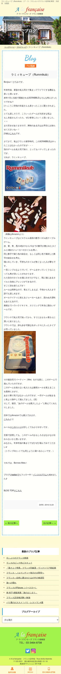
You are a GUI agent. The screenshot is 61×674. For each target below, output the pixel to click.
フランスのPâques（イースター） (21, 587)
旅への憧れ (11, 582)
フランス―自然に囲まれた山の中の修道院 (25, 577)
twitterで (15, 474)
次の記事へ (49, 523)
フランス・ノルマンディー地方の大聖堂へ (25, 572)
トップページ (9, 47)
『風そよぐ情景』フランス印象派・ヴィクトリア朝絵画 (31, 567)
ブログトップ (21, 47)
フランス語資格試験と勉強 (18, 597)
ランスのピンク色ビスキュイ (19, 562)
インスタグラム (40, 474)
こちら (13, 133)
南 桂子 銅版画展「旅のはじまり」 (21, 592)
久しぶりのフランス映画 (17, 557)
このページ (17, 427)
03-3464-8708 (34, 642)
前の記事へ (11, 523)
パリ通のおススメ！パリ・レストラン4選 (24, 602)
